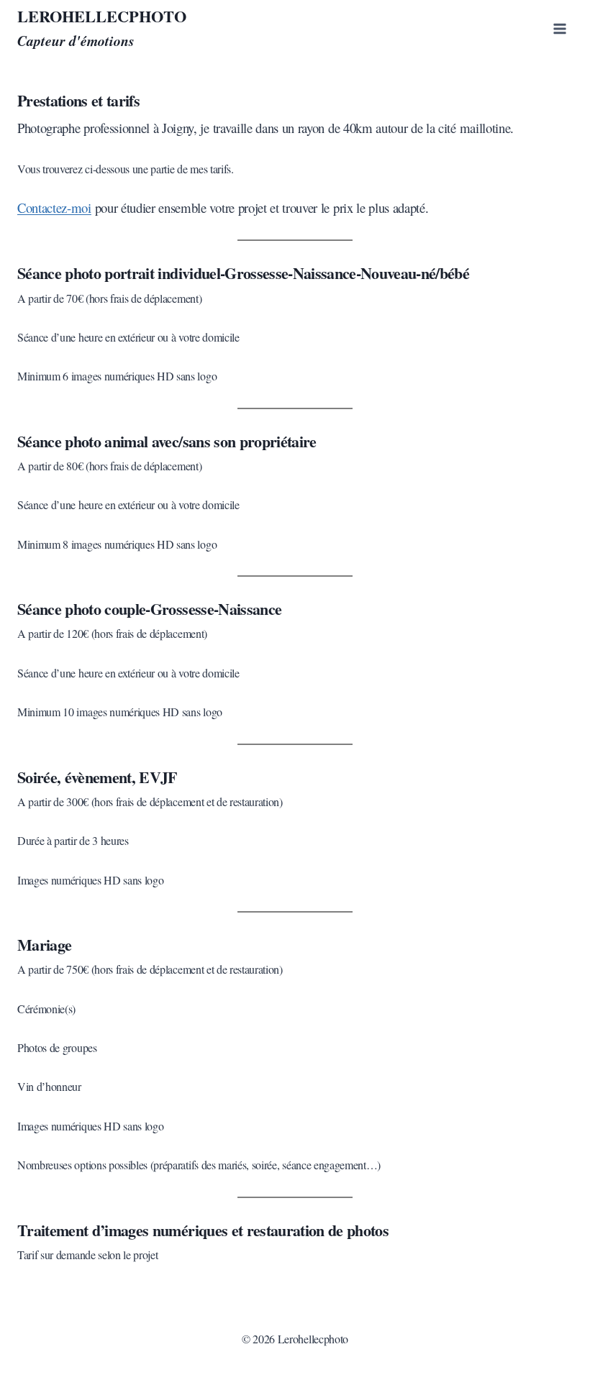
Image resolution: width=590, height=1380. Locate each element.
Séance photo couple (81, 609)
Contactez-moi (54, 207)
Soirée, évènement (74, 777)
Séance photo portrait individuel (118, 273)
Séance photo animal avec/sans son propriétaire (167, 441)
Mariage (44, 944)
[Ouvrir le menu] (559, 28)
